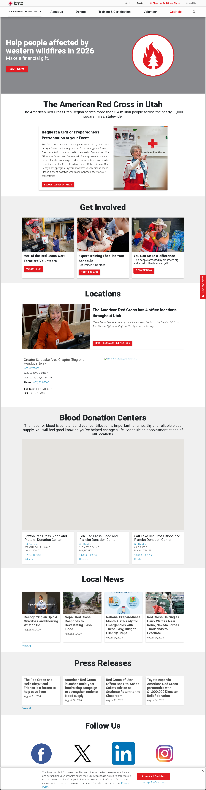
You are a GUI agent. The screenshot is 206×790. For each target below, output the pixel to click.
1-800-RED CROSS (33, 555)
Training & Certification (114, 12)
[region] (103, 778)
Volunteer (150, 12)
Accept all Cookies (153, 776)
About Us (56, 12)
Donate (81, 12)
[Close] (202, 770)
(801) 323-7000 (41, 382)
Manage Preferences (153, 782)
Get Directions (31, 368)
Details (28, 559)
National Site (191, 3)
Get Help (176, 12)
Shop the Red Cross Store (166, 3)
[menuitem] (24, 11)
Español (140, 3)
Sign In (128, 3)
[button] (194, 12)
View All (27, 645)
